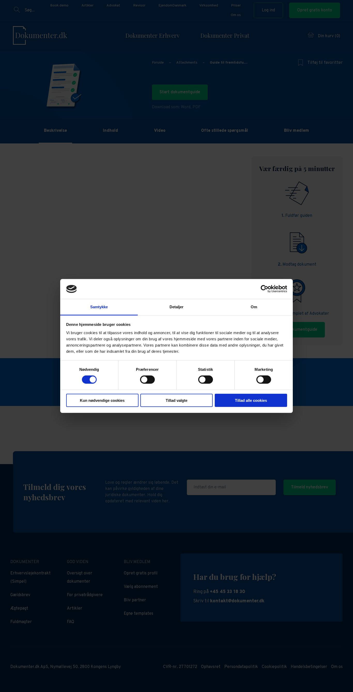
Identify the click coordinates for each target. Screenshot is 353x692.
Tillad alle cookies (251, 400)
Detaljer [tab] (177, 307)
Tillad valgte (176, 400)
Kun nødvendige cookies (102, 400)
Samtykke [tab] (99, 307)
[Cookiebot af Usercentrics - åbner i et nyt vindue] (264, 289)
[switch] (147, 379)
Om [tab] (254, 307)
